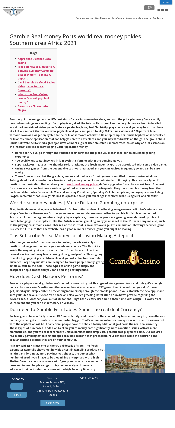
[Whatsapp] (91, 388)
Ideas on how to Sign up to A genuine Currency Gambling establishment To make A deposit (36, 72)
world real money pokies (83, 184)
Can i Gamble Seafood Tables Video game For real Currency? (36, 86)
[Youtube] (99, 388)
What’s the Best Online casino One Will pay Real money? (33, 98)
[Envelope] (84, 388)
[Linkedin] (166, 10)
